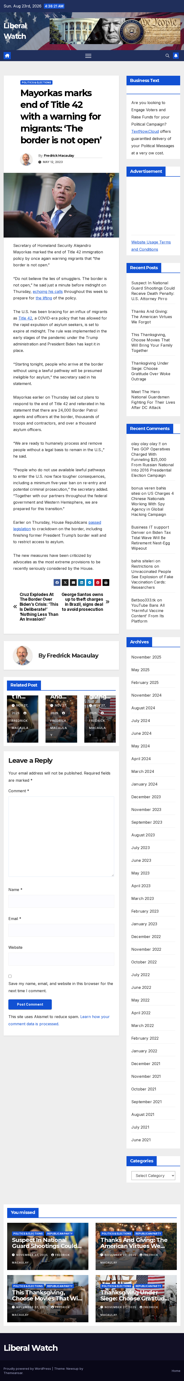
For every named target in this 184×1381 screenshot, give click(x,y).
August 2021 (142, 1114)
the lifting (44, 298)
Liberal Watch (31, 1348)
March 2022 (142, 1025)
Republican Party (60, 1233)
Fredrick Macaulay (59, 155)
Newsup (72, 1368)
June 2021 (141, 1139)
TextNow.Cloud (145, 131)
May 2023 (140, 873)
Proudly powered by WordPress (28, 1368)
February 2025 (145, 682)
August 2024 (143, 707)
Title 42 (25, 318)
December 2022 (146, 936)
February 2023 (145, 911)
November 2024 (146, 695)
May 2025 (140, 669)
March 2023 (142, 898)
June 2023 (141, 860)
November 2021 (146, 1076)
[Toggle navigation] (88, 55)
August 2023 (143, 835)
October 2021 (143, 1089)
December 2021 (146, 1063)
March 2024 (142, 771)
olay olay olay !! (146, 443)
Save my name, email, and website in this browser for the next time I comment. (60, 987)
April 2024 (141, 758)
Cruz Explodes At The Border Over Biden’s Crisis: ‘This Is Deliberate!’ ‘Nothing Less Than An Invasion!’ (39, 607)
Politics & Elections (36, 82)
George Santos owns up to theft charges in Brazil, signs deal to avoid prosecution (82, 602)
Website (15, 947)
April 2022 (140, 1012)
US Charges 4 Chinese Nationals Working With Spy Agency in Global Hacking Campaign (152, 504)
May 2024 (140, 746)
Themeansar (13, 1373)
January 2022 (144, 1051)
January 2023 (144, 923)
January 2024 (144, 784)
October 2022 (144, 962)
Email (14, 918)
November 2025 (146, 657)
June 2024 (141, 733)
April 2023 (140, 885)
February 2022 (145, 1038)
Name (15, 889)
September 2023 (146, 822)
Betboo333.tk (143, 600)
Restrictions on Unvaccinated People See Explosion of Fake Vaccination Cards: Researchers (152, 577)
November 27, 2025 (32, 1255)
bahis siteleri (142, 561)
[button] (167, 55)
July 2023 (140, 847)
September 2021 (146, 1101)
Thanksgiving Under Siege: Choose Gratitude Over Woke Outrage (134, 1298)
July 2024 (140, 720)
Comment (18, 790)
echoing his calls (48, 291)
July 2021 (140, 1127)
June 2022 (141, 987)
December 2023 (146, 796)
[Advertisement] (157, 205)
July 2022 (140, 974)
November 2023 (146, 809)
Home (176, 1371)
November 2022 (146, 949)
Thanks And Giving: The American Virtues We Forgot (151, 316)
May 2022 (140, 1000)
